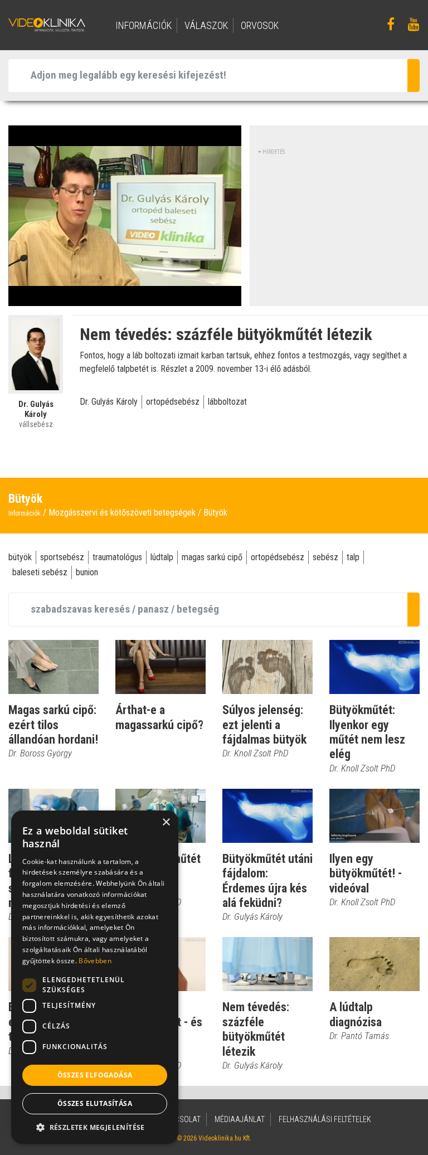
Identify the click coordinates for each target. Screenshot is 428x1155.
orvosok (260, 25)
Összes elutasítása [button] (94, 1103)
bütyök (20, 557)
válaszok (206, 25)
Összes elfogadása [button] (95, 1075)
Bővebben (95, 960)
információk (143, 25)
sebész (325, 557)
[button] (94, 1127)
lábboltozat (227, 401)
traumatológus (117, 557)
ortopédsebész (173, 401)
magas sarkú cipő (212, 557)
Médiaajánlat (240, 1119)
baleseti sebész (39, 572)
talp (353, 557)
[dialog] (94, 977)
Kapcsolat (181, 1119)
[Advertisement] (343, 225)
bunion (87, 572)
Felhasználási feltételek (325, 1119)
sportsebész (62, 557)
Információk (24, 513)
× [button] (166, 822)
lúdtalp (161, 557)
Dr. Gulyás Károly (109, 401)
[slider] (124, 298)
